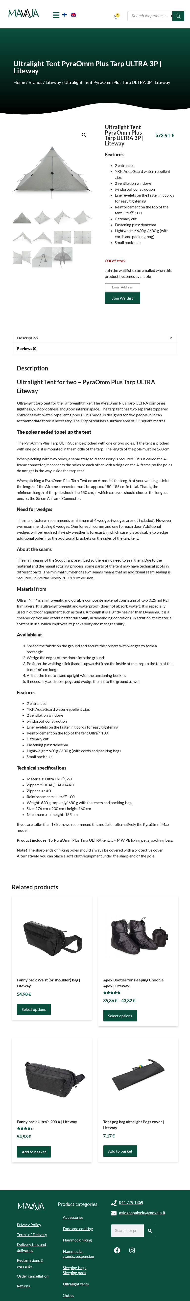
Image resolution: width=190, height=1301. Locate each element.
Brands (35, 82)
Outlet (68, 1295)
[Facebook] (117, 1250)
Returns (23, 1285)
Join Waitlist (122, 298)
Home (19, 82)
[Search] (150, 1230)
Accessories (73, 1217)
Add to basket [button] (34, 1151)
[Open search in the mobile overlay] (155, 16)
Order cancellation (32, 1276)
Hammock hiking (77, 1240)
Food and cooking (78, 1228)
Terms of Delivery (32, 1234)
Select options (34, 1009)
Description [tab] (27, 337)
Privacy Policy (29, 1224)
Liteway (53, 82)
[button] (84, 135)
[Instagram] (132, 1250)
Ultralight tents (76, 1283)
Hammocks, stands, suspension (78, 1254)
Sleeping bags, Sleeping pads (75, 1270)
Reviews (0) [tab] (27, 348)
